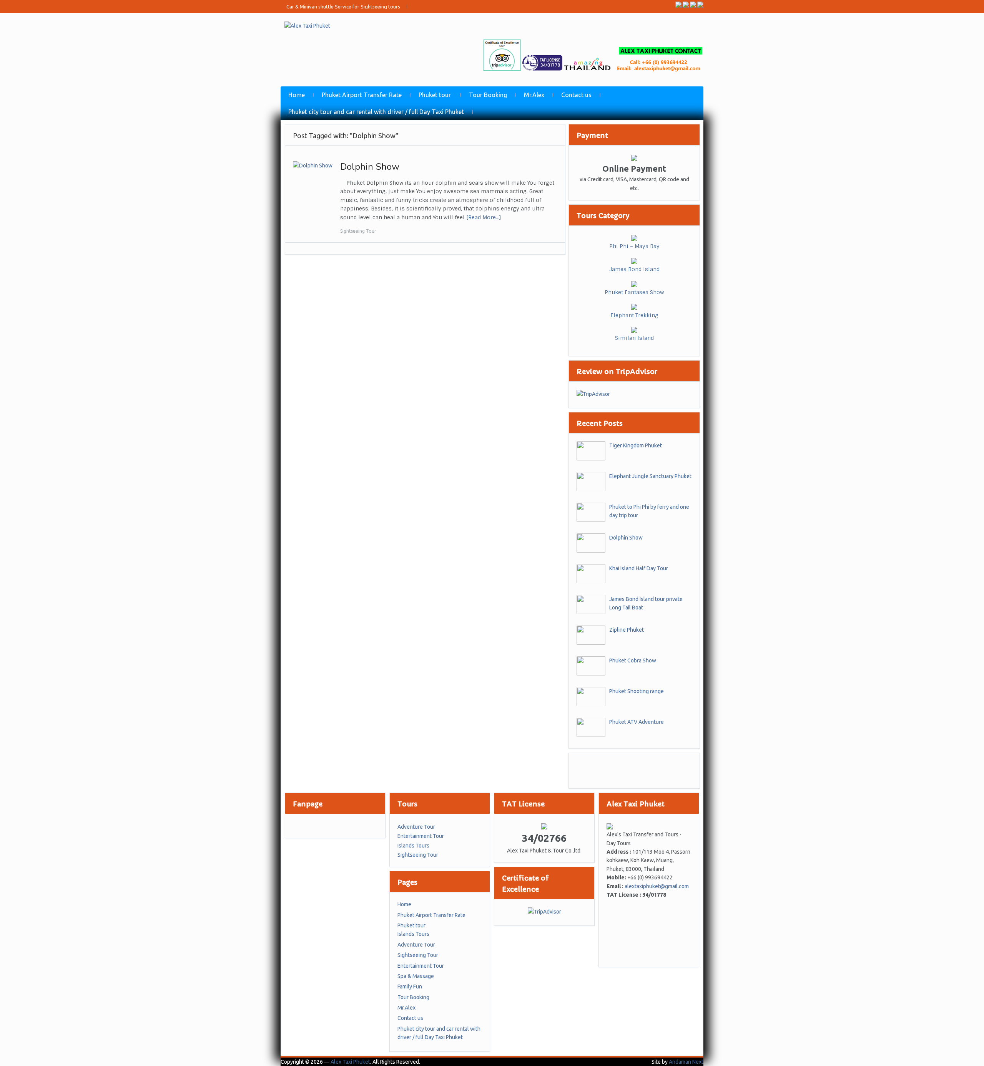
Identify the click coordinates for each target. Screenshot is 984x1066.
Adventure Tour (416, 827)
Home (296, 94)
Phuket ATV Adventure (636, 722)
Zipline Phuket (626, 630)
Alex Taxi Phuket (350, 1062)
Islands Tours (413, 846)
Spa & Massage (415, 976)
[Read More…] (484, 217)
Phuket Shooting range (636, 691)
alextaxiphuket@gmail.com (657, 886)
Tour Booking (488, 94)
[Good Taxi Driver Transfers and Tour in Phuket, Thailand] (307, 25)
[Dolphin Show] (312, 165)
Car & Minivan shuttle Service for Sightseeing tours (343, 6)
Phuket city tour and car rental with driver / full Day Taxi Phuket (376, 111)
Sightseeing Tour (358, 230)
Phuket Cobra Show (632, 660)
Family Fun (409, 986)
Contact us (576, 94)
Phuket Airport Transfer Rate (362, 94)
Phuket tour (435, 94)
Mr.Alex (534, 94)
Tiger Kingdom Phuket (635, 445)
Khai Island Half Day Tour (638, 568)
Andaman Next (686, 1062)
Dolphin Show (369, 167)
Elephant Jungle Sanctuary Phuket (650, 476)
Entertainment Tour (420, 836)
